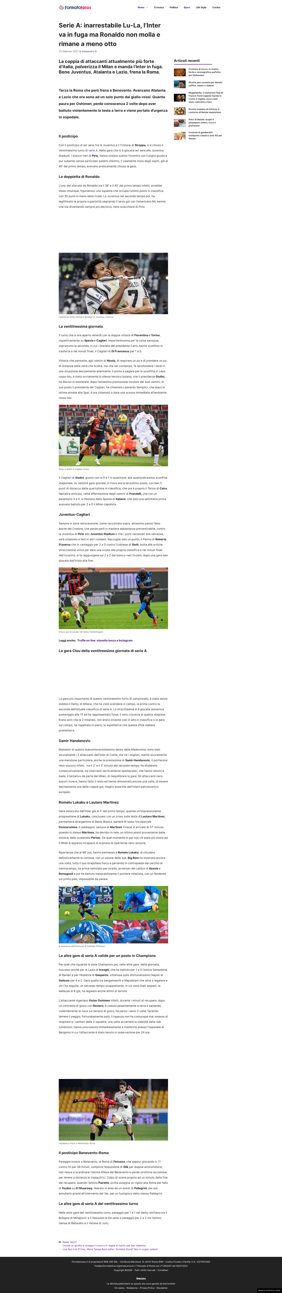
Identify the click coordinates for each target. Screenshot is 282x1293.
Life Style (201, 7)
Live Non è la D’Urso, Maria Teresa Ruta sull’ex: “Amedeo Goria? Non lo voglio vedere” (110, 1249)
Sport (187, 7)
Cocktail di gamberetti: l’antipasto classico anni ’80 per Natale (205, 135)
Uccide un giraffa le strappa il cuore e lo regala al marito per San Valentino (104, 1245)
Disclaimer (162, 1288)
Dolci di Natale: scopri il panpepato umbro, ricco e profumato (202, 122)
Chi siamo (119, 1288)
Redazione (132, 1288)
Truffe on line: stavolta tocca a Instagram (104, 640)
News (141, 7)
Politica (174, 7)
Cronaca (159, 7)
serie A (93, 150)
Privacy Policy (147, 1288)
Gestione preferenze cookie (269, 1290)
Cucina (216, 7)
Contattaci (163, 1270)
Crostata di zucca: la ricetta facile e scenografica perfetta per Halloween (205, 72)
